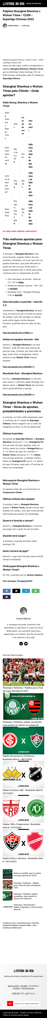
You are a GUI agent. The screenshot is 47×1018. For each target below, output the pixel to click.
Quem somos (13, 986)
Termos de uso (27, 988)
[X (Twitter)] (16, 591)
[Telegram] (26, 591)
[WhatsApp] (36, 591)
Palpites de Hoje (24, 923)
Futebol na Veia (9, 923)
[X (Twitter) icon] (26, 643)
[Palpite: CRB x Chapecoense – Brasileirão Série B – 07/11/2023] (23, 809)
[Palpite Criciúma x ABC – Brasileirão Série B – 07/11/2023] (23, 775)
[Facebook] (7, 591)
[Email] (7, 597)
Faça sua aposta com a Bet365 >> (19, 367)
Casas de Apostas (33, 3)
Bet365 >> (29, 394)
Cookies (16, 988)
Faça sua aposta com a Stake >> (18, 332)
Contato (24, 986)
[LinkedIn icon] (21, 643)
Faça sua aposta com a (13, 394)
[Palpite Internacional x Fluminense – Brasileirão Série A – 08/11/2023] (23, 740)
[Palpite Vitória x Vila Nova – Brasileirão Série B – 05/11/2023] (23, 843)
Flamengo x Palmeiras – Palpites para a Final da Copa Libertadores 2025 (27, 885)
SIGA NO (16, 993)
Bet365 (13, 288)
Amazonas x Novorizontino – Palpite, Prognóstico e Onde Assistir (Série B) (28, 907)
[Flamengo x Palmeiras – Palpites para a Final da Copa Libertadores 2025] (23, 672)
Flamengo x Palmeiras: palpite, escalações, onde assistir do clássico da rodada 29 (26, 896)
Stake (21, 282)
